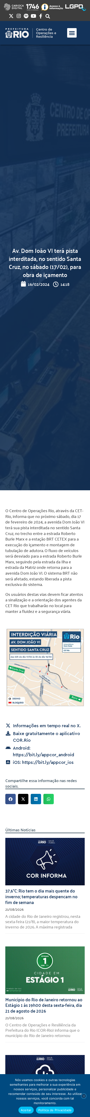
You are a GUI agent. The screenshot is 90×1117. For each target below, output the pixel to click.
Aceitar (26, 1110)
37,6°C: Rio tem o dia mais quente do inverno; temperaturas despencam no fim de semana (41, 896)
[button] (72, 33)
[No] (84, 1096)
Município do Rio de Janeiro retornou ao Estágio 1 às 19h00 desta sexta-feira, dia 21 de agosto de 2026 (43, 1005)
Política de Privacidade (55, 1110)
